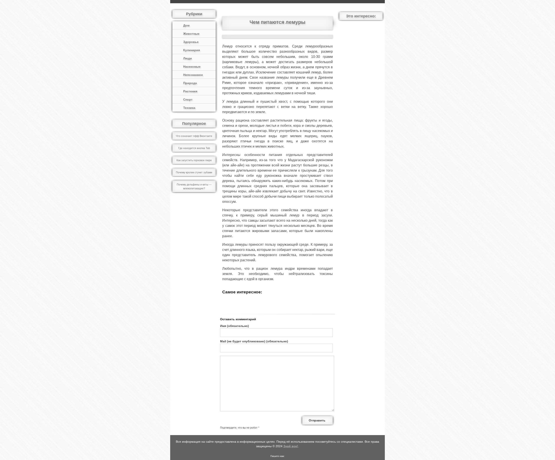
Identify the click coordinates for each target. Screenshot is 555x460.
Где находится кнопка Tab (194, 148)
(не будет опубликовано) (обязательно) (254, 341)
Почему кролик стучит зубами (194, 172)
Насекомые (192, 66)
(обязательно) (234, 326)
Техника (189, 107)
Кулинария (191, 50)
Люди (187, 58)
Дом (186, 25)
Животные (191, 33)
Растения (190, 91)
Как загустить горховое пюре (194, 160)
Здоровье (191, 42)
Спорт (188, 99)
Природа (190, 83)
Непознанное (193, 74)
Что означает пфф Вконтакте (194, 136)
